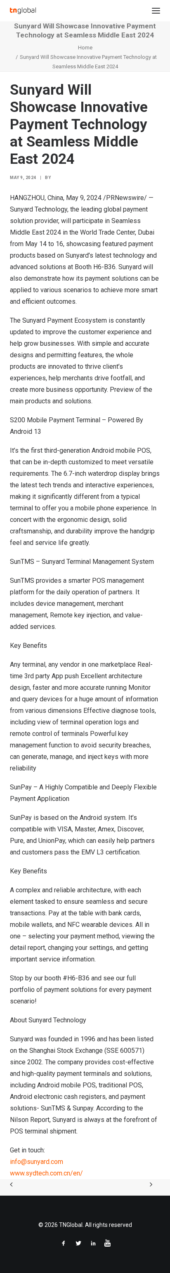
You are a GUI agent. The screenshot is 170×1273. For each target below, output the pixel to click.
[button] (156, 10)
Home (85, 47)
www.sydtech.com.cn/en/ (46, 1173)
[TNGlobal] (23, 10)
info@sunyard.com (36, 1162)
